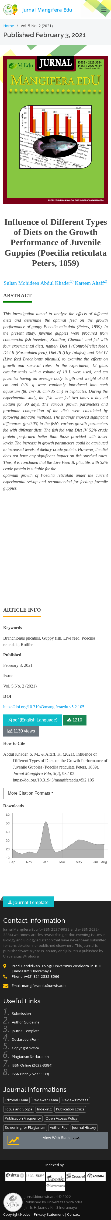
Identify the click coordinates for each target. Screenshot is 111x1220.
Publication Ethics (70, 1109)
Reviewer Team (45, 1100)
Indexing (44, 1109)
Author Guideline (26, 1022)
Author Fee (59, 1127)
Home (8, 25)
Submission (21, 1013)
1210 (76, 720)
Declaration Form (26, 1039)
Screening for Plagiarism (25, 1127)
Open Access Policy (61, 1118)
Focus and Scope (19, 1109)
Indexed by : (55, 1164)
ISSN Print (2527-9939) (30, 1073)
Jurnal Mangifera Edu (47, 9)
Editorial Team (16, 1100)
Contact (73, 1214)
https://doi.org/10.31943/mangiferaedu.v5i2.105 (43, 706)
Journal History (84, 1127)
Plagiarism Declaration (30, 1056)
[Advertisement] (55, 551)
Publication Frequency (23, 1118)
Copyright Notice (25, 1048)
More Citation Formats (29, 793)
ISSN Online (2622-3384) (32, 1065)
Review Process (75, 1100)
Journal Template (30, 902)
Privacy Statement (49, 1214)
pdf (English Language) (34, 720)
